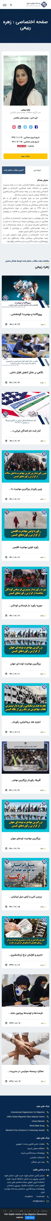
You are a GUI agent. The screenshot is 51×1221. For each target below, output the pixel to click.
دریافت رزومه (25, 156)
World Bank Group (37, 1125)
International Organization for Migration (28, 1112)
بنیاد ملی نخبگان (38, 1162)
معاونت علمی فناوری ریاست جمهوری (30, 1143)
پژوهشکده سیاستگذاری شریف (33, 1153)
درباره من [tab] (37, 170)
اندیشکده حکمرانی (37, 1157)
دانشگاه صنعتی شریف (36, 1148)
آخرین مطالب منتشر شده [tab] (13, 170)
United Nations (38, 1121)
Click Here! (30, 1217)
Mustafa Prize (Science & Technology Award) (25, 1130)
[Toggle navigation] (6, 4)
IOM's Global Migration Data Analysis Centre (26, 1116)
